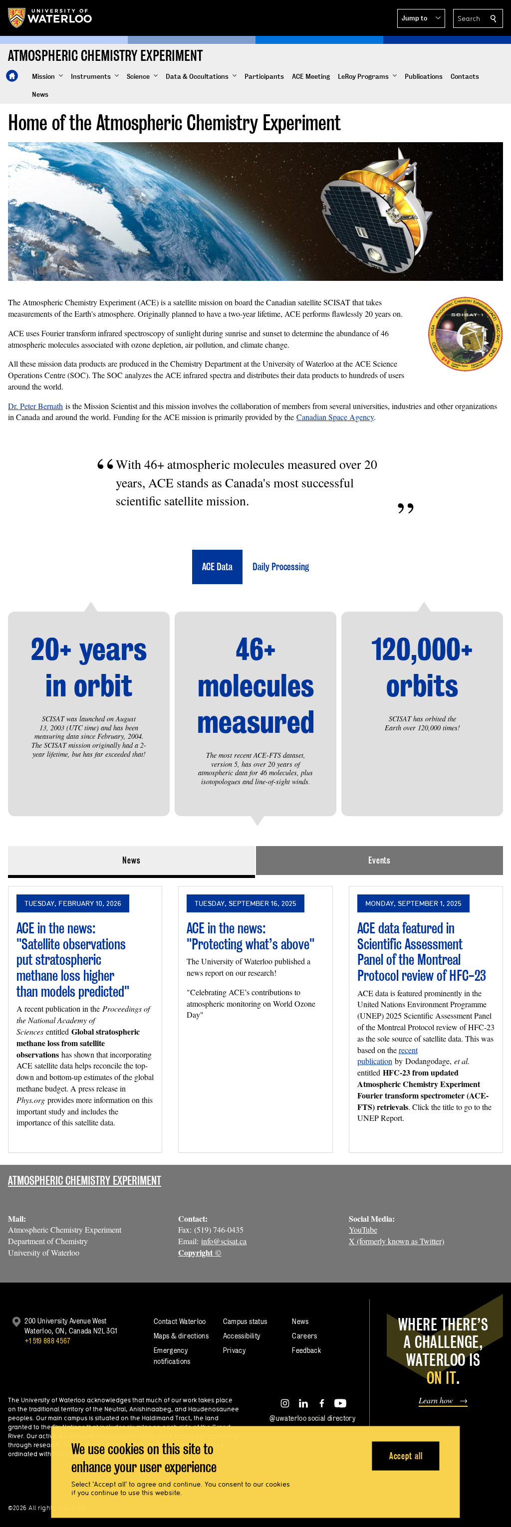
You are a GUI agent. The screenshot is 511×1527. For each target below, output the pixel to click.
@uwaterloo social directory (312, 1418)
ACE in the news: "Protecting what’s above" (250, 936)
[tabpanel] (255, 1015)
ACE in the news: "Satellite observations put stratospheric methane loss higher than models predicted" (72, 959)
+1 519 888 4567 (47, 1340)
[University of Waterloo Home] (50, 18)
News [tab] (131, 860)
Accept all (406, 1455)
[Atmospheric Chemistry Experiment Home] (12, 76)
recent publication (387, 1056)
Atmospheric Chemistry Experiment (84, 1180)
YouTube (363, 1229)
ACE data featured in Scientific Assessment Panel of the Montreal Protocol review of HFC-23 (421, 951)
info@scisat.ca (224, 1241)
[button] (421, 18)
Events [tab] (379, 860)
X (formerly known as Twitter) (396, 1241)
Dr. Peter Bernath (35, 406)
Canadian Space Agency (335, 417)
